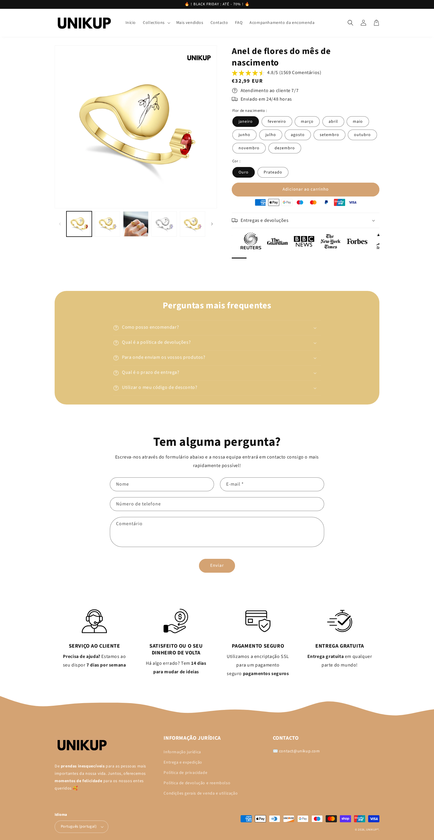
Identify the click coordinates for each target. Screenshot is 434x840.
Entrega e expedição (183, 762)
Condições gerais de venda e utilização (201, 793)
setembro (329, 135)
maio (358, 122)
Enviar (217, 565)
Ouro (244, 172)
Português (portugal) (79, 826)
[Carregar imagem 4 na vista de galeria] (164, 224)
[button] (156, 23)
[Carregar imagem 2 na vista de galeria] (107, 224)
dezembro (285, 148)
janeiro (246, 122)
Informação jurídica (182, 752)
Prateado (273, 172)
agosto (298, 135)
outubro (362, 135)
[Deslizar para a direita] (212, 224)
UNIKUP (371, 830)
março (307, 122)
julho (270, 135)
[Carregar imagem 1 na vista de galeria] (79, 224)
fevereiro (277, 122)
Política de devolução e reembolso (197, 783)
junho (244, 135)
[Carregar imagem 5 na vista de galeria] (192, 224)
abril (333, 122)
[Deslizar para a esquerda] (60, 224)
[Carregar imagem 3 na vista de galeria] (136, 224)
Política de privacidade (185, 773)
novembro (249, 148)
